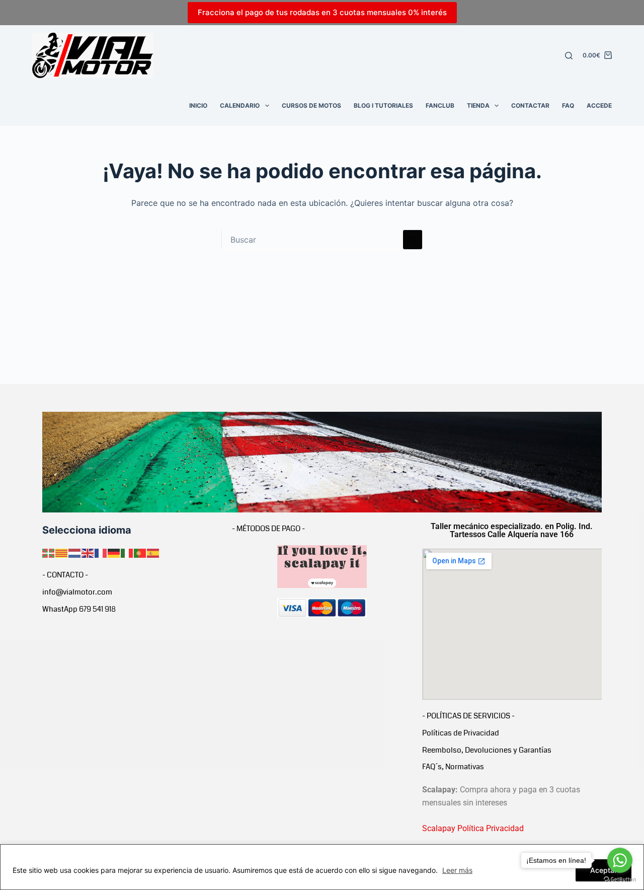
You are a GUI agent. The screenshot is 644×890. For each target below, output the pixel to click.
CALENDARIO (240, 105)
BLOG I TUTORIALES (383, 105)
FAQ (568, 105)
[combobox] (312, 240)
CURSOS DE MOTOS (311, 105)
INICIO (198, 105)
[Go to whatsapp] (619, 860)
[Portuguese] (140, 552)
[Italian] (127, 552)
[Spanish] (153, 552)
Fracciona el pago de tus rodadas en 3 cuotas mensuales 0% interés (322, 12)
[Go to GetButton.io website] (620, 879)
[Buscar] (569, 55)
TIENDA (478, 105)
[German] (114, 552)
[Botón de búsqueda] (412, 239)
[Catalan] (61, 552)
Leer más (457, 870)
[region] (322, 867)
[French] (101, 552)
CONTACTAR (530, 105)
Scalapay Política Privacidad (473, 828)
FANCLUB (440, 105)
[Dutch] (75, 552)
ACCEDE (599, 105)
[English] (88, 552)
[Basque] (48, 552)
